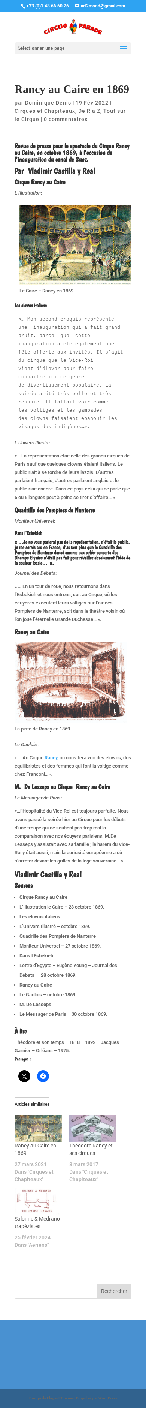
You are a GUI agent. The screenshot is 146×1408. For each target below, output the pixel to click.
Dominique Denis (48, 103)
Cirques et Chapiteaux (45, 111)
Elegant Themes (60, 1398)
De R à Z (89, 111)
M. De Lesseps (32, 786)
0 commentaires (66, 119)
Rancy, (50, 757)
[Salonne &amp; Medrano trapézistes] (38, 1201)
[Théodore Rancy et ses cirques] (92, 1128)
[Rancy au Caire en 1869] (38, 1128)
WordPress (107, 1398)
